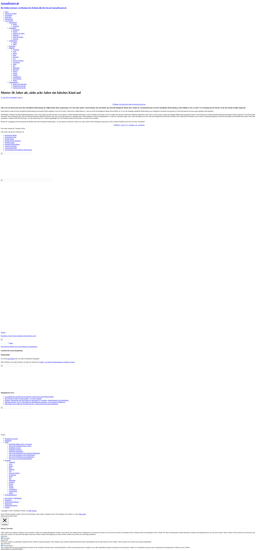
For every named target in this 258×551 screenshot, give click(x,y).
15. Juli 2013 (5, 97)
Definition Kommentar (16, 451)
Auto (14, 51)
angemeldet (11, 359)
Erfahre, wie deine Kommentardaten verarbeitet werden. (57, 362)
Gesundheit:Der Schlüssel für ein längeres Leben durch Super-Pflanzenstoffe (29, 397)
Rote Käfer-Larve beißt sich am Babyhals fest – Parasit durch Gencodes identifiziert (31, 404)
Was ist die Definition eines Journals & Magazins (24, 453)
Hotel (14, 64)
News (7, 12)
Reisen (15, 71)
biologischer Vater (10, 137)
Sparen (15, 73)
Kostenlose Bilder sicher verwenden (20, 444)
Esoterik (15, 39)
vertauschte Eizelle (11, 148)
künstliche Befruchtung (12, 144)
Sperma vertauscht (11, 146)
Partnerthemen (13, 82)
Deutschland (9, 19)
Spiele (15, 42)
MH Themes (33, 511)
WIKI (7, 442)
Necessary (6, 538)
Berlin (15, 24)
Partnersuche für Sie (19, 86)
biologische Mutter (11, 135)
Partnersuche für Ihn (19, 88)
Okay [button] (77, 514)
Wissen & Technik (11, 13)
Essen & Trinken (18, 60)
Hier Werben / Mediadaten (13, 498)
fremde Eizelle (9, 139)
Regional (16, 69)
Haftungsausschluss (11, 505)
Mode (15, 44)
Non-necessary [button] (5, 543)
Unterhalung (17, 77)
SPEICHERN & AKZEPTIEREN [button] (12, 549)
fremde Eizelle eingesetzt (13, 141)
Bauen (15, 53)
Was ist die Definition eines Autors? (20, 446)
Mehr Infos (82, 514)
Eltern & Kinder (18, 37)
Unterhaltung (13, 41)
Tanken (15, 75)
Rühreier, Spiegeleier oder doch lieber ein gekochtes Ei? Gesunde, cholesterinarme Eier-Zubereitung (37, 400)
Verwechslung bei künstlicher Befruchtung (18, 150)
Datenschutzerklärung (12, 502)
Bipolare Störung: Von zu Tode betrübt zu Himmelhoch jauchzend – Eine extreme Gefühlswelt (35, 402)
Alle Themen (9, 21)
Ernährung (16, 30)
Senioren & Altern (18, 33)
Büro (14, 55)
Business (16, 57)
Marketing (16, 68)
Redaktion (8, 440)
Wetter (15, 80)
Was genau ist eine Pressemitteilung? (20, 458)
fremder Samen (10, 142)
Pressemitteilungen (11, 495)
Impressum (8, 504)
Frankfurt (16, 26)
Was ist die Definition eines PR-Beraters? (22, 455)
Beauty (15, 31)
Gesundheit (8, 15)
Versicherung (17, 79)
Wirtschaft (8, 17)
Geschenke (16, 62)
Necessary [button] (4, 536)
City (14, 59)
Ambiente (16, 50)
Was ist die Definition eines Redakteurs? (21, 457)
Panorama (12, 46)
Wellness (16, 35)
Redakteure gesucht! (11, 439)
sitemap (7, 507)
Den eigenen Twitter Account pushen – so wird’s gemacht (23, 398)
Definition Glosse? (15, 448)
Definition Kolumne (15, 449)
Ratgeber (12, 48)
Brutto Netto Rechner (20, 84)
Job (14, 66)
